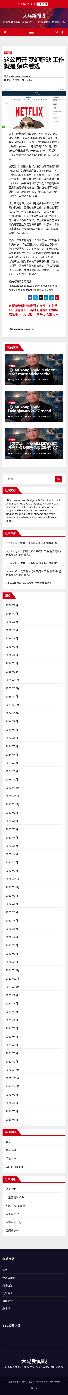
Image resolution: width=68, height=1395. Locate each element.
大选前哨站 (12, 1197)
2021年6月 (12, 1020)
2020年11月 (12, 1078)
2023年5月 (12, 846)
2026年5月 (12, 630)
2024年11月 (12, 705)
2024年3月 (12, 763)
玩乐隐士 (11, 1214)
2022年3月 (12, 945)
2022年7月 (12, 912)
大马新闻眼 (34, 16)
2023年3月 (12, 862)
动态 (8, 1189)
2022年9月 (12, 895)
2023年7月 (12, 829)
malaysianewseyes (19, 76)
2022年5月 (12, 929)
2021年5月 (12, 1028)
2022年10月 (13, 887)
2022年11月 (12, 879)
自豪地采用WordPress (18, 1382)
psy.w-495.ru (13, 563)
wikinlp (10, 583)
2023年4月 (12, 854)
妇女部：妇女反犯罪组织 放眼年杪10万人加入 (47, 310)
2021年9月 (12, 995)
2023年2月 (12, 871)
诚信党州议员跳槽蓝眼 (43, 543)
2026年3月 (12, 647)
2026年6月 (12, 622)
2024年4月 (12, 754)
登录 (8, 1142)
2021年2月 (12, 1053)
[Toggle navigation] (31, 32)
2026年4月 (12, 638)
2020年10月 (13, 1086)
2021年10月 (13, 987)
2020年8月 (12, 1103)
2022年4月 (12, 937)
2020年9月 (12, 1095)
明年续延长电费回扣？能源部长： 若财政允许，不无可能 (22, 310)
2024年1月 (12, 779)
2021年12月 (13, 970)
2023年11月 (12, 796)
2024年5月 (12, 746)
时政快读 (8, 53)
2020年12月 (13, 1070)
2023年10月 (13, 804)
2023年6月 (12, 837)
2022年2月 (12, 953)
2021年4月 (12, 1036)
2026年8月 (12, 605)
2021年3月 (12, 1045)
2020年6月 (12, 1119)
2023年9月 (12, 812)
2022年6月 (12, 920)
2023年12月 (13, 788)
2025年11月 (12, 680)
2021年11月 (12, 978)
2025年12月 (13, 671)
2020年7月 (12, 1111)
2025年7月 (12, 696)
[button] (57, 32)
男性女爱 (11, 1222)
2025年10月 (13, 688)
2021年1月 (12, 1061)
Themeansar (54, 1382)
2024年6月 (12, 738)
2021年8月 (12, 1003)
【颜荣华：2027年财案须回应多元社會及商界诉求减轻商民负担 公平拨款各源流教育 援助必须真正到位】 (33, 450)
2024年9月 (12, 721)
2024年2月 (12, 771)
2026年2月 (12, 655)
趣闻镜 (9, 1230)
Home (34, 1388)
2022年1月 (12, 962)
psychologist (13, 543)
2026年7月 (12, 613)
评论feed (11, 1158)
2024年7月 (12, 729)
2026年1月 (12, 663)
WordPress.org (14, 1167)
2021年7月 (12, 1012)
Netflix (29, 80)
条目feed (11, 1150)
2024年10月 (13, 713)
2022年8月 (12, 904)
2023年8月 (12, 821)
